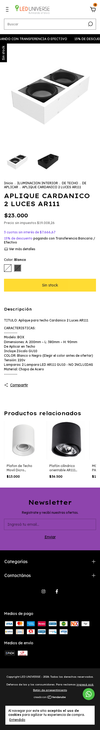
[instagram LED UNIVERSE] (43, 591)
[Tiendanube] (50, 697)
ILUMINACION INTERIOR (37, 183)
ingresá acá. (85, 684)
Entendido (17, 720)
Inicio (8, 183)
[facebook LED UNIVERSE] (57, 591)
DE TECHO (70, 183)
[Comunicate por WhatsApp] (89, 694)
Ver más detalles (21, 249)
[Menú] (8, 10)
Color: (15, 260)
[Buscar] (90, 24)
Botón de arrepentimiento (50, 690)
